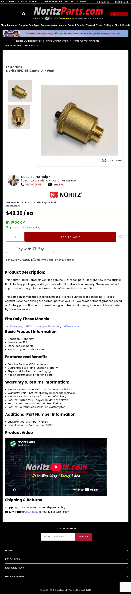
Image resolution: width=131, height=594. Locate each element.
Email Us (59, 184)
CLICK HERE (26, 507)
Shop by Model (9, 25)
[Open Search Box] (24, 14)
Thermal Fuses (94, 25)
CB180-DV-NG (33, 326)
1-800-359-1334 (34, 184)
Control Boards (76, 25)
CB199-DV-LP (51, 326)
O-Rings (108, 25)
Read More (13, 205)
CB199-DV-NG (70, 326)
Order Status (121, 2)
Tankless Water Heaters (53, 25)
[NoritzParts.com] (68, 14)
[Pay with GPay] (30, 249)
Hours (9, 550)
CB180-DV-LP (14, 326)
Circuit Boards (122, 25)
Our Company (14, 568)
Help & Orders (14, 576)
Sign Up (83, 536)
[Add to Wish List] (121, 237)
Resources (12, 559)
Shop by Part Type (29, 25)
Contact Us (103, 2)
